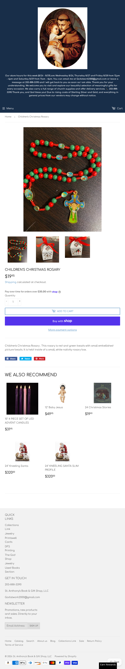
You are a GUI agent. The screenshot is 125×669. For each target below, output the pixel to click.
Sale (81, 641)
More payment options (62, 330)
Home (8, 117)
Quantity (10, 295)
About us (42, 641)
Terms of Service (14, 645)
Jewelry (9, 533)
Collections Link (67, 641)
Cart (119, 108)
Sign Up (34, 626)
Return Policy (94, 641)
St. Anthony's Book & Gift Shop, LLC (32, 656)
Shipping (10, 282)
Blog (52, 641)
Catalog (18, 641)
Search (30, 641)
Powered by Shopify (65, 656)
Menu (10, 108)
